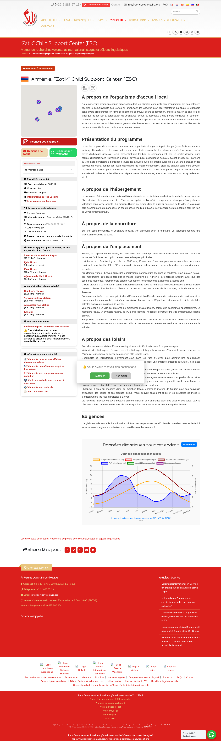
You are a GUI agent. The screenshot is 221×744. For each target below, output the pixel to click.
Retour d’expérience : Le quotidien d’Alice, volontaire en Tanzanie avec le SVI (179, 616)
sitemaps (86, 677)
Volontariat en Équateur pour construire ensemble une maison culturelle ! (178, 602)
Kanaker (28, 312)
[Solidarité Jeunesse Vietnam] (134, 668)
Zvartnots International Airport (41, 255)
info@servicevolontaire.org (143, 4)
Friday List (167, 677)
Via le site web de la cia (40, 387)
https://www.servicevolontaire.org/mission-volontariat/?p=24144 (110, 695)
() (68, 4)
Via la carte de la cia (39, 391)
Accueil (25, 54)
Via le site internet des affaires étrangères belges (42, 360)
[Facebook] (170, 31)
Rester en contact (36, 568)
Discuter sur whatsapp (64, 152)
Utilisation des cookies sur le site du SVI (127, 681)
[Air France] (170, 668)
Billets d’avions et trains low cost (86, 681)
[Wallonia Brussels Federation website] (64, 668)
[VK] (197, 31)
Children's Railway (34, 291)
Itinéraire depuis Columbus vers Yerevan (46, 326)
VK (93, 550)
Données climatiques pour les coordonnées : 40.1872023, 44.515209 (140, 518)
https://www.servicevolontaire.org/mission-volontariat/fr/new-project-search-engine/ (110, 735)
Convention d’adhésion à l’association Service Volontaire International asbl (111, 685)
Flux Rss (99, 677)
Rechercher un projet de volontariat (43, 677)
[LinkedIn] (192, 31)
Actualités (49, 20)
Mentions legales (116, 677)
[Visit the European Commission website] (46, 668)
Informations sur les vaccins (42, 196)
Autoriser (100, 375)
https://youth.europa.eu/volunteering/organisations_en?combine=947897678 (124, 727)
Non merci (121, 375)
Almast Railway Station (37, 305)
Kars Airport (30, 269)
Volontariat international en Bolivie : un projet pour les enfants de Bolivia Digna (179, 588)
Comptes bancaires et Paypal (144, 677)
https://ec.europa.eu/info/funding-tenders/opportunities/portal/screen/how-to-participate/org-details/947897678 (129, 725)
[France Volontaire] (117, 668)
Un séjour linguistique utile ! (165, 681)
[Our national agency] (99, 668)
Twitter (73, 550)
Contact (116, 4)
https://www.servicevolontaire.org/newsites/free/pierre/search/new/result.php (110, 739)
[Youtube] (181, 31)
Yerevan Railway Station (37, 298)
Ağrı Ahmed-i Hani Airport (38, 276)
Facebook (67, 550)
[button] (39, 102)
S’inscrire (116, 20)
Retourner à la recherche (39, 68)
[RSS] (175, 31)
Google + (80, 550)
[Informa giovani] (152, 668)
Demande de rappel (33, 152)
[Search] (197, 11)
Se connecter (71, 677)
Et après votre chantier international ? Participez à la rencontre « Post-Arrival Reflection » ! (180, 641)
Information (189, 444)
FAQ (165, 4)
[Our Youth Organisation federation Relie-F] (82, 668)
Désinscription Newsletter (53, 681)
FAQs (179, 677)
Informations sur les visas (41, 201)
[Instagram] (186, 31)
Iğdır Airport (30, 262)
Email (86, 550)
